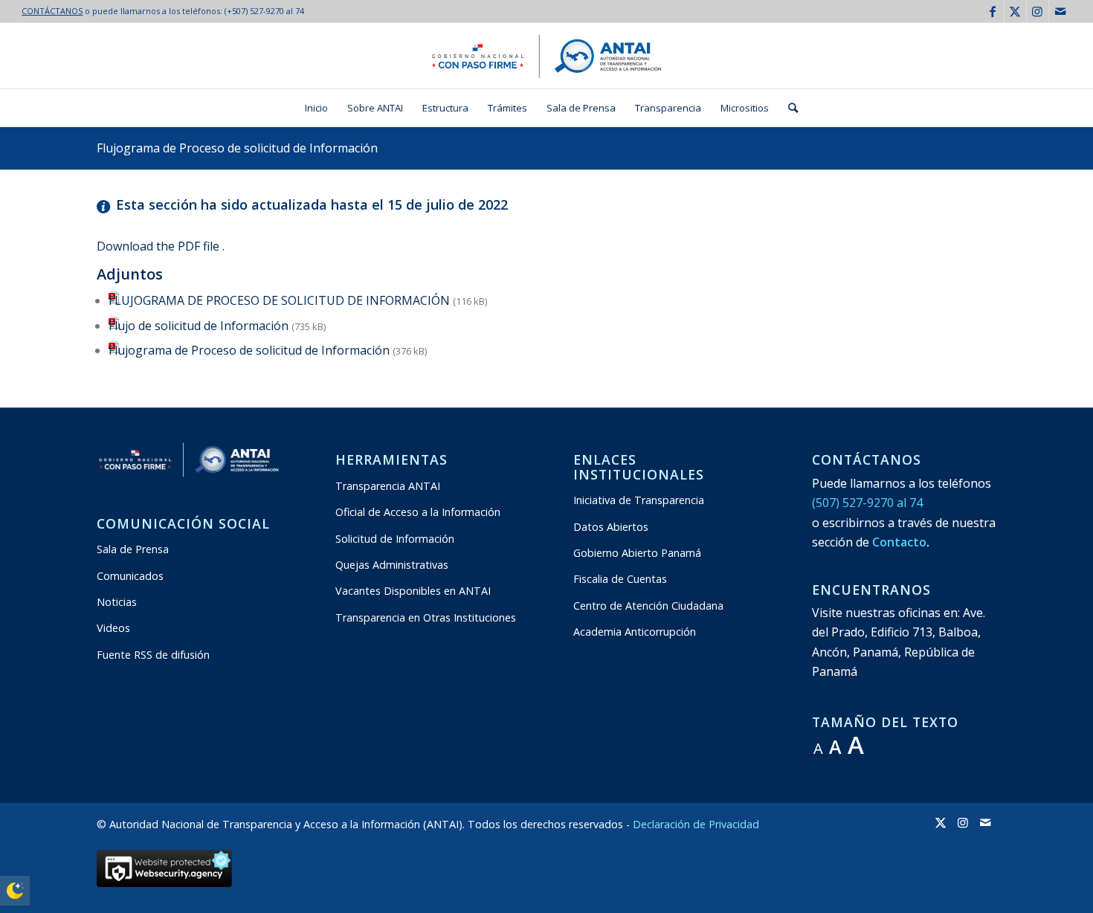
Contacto (899, 542)
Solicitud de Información (394, 539)
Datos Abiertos (610, 527)
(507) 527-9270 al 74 (867, 502)
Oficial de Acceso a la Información (417, 512)
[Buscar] (788, 107)
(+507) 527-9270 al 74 (264, 10)
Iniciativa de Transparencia (638, 500)
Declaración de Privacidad (696, 824)
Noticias (117, 602)
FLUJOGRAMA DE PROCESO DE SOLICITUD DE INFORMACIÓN (279, 300)
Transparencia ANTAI (387, 486)
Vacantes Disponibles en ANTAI (413, 591)
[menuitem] (316, 107)
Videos (113, 628)
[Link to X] (1015, 11)
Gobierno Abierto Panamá (637, 553)
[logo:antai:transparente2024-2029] (546, 55)
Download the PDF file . (161, 246)
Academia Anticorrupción (634, 632)
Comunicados (130, 576)
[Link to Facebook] (993, 11)
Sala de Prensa (133, 549)
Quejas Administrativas (391, 565)
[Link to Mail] (1060, 11)
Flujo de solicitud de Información (198, 325)
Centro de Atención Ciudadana (648, 606)
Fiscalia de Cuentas (620, 579)
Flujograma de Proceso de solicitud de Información (237, 148)
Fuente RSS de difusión (153, 655)
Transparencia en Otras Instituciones (425, 617)
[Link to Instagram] (1037, 11)
